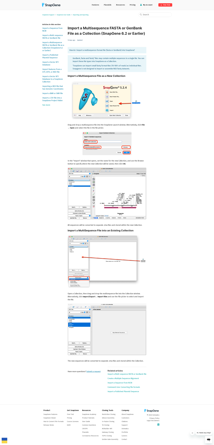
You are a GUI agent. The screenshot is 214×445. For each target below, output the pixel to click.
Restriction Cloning (108, 414)
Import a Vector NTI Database (50, 63)
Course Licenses (73, 421)
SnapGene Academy (89, 414)
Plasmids (107, 5)
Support (125, 425)
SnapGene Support (48, 15)
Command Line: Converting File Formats (124, 387)
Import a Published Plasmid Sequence (50, 56)
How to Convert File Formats (53, 421)
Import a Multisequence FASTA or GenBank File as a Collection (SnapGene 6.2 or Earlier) (53, 46)
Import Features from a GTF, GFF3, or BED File (52, 70)
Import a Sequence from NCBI (52, 29)
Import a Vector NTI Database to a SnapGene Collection (52, 79)
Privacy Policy (154, 418)
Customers (125, 418)
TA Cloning (105, 425)
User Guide (86, 421)
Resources (120, 5)
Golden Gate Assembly (110, 439)
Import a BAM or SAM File (52, 93)
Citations (125, 421)
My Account (147, 5)
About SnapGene (128, 414)
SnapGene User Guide (63, 15)
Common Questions (89, 425)
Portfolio (125, 432)
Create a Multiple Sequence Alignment (123, 378)
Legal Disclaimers (153, 421)
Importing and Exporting (80, 15)
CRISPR (84, 429)
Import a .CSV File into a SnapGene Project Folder (52, 99)
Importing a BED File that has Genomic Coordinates (52, 87)
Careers (124, 436)
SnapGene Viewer (49, 418)
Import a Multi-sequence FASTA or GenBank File (52, 36)
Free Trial (166, 5)
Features (95, 5)
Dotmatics (125, 429)
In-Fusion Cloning (108, 421)
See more (46, 105)
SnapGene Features (50, 414)
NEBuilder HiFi (107, 429)
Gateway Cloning (108, 432)
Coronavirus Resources (90, 436)
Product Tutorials (88, 418)
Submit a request (93, 371)
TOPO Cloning (107, 436)
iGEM (68, 425)
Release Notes (48, 425)
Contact (124, 439)
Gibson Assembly (108, 418)
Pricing (133, 5)
